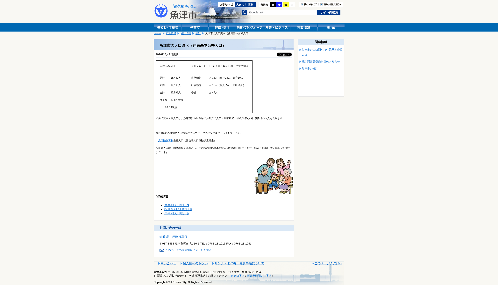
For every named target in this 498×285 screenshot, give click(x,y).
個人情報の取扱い (195, 263)
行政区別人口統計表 (178, 209)
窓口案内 (239, 275)
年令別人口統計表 (176, 213)
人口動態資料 (165, 140)
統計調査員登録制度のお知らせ (321, 61)
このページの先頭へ (328, 263)
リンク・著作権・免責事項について (239, 263)
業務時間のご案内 (261, 275)
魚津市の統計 (310, 68)
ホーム (157, 33)
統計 (198, 33)
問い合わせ (168, 263)
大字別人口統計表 (176, 205)
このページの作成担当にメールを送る (188, 250)
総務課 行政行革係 (174, 236)
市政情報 (171, 33)
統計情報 (186, 33)
